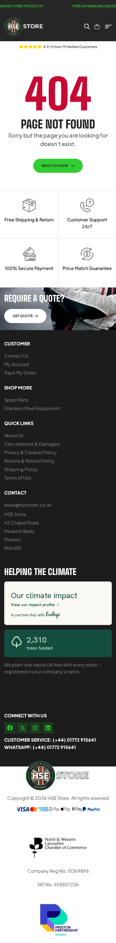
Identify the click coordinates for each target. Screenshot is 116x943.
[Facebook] (9, 727)
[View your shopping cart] (97, 26)
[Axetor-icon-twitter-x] (22, 727)
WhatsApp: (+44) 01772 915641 (40, 747)
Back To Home (55, 166)
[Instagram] (35, 727)
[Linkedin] (47, 727)
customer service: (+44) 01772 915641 (50, 740)
